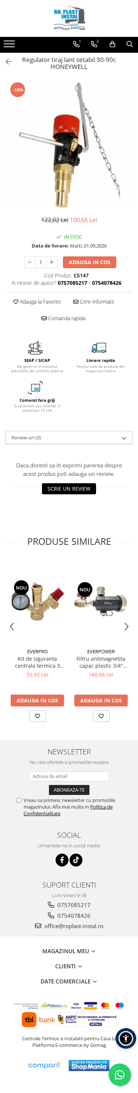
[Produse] (10, 46)
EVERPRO (37, 651)
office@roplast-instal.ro (73, 926)
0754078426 (73, 915)
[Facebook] (62, 860)
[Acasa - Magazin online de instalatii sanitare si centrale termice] (69, 18)
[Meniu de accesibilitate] (126, 1038)
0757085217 (73, 905)
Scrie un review (69, 488)
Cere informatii (96, 301)
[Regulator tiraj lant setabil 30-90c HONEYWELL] (69, 144)
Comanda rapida (66, 318)
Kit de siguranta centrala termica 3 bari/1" (37, 662)
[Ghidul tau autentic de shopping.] (44, 1065)
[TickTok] (76, 860)
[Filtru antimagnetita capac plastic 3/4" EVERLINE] (101, 602)
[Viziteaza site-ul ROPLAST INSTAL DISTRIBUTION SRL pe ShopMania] (89, 1065)
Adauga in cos (89, 262)
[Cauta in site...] (129, 44)
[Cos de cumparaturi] (112, 44)
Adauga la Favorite (39, 301)
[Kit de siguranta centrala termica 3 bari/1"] (37, 602)
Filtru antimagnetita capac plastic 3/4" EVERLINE (101, 662)
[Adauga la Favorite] (37, 716)
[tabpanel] (69, 144)
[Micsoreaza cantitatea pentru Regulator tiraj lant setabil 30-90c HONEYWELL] (29, 262)
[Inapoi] (5, 62)
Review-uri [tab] (26, 437)
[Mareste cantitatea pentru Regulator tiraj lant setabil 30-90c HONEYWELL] (51, 262)
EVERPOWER (101, 651)
